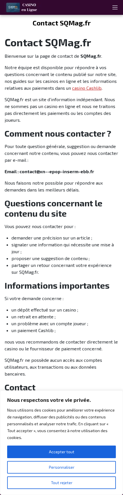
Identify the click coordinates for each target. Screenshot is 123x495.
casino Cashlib (87, 88)
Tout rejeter (61, 482)
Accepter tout (61, 451)
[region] (61, 442)
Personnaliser (61, 467)
